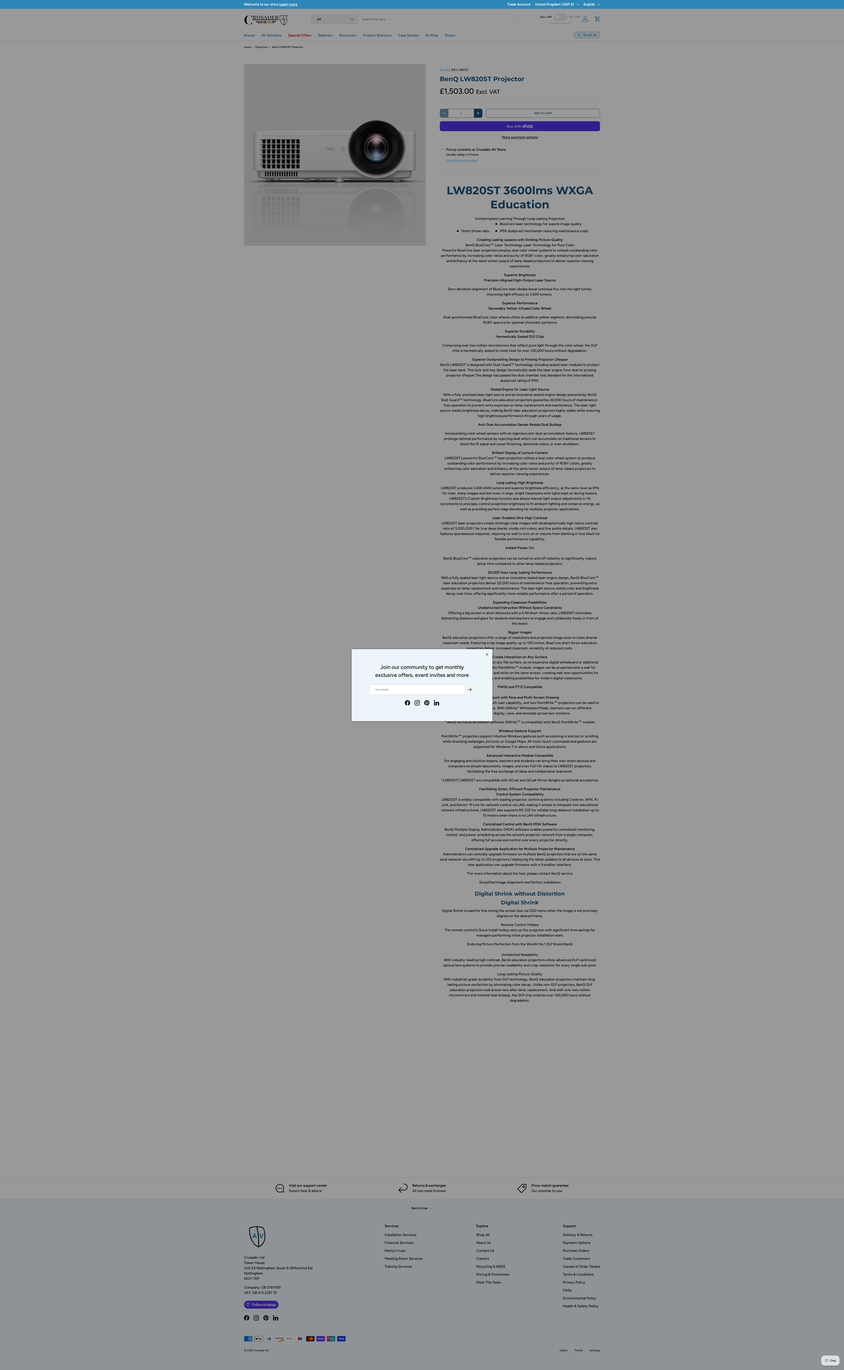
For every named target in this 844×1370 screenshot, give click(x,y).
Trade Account (519, 4)
